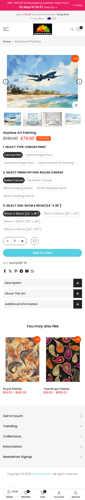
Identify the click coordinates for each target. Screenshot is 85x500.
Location (38, 18)
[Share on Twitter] (10, 271)
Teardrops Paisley (56, 389)
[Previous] (5, 81)
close (78, 5)
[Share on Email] (27, 271)
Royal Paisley (12, 389)
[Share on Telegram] (21, 271)
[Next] (79, 81)
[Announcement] (38, 5)
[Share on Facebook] (5, 271)
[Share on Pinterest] (16, 271)
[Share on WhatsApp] (32, 271)
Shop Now (63, 14)
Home (7, 41)
